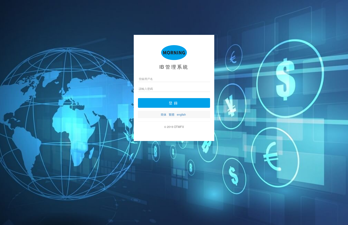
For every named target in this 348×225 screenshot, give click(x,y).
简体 (163, 114)
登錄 (174, 102)
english (181, 114)
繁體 (171, 114)
